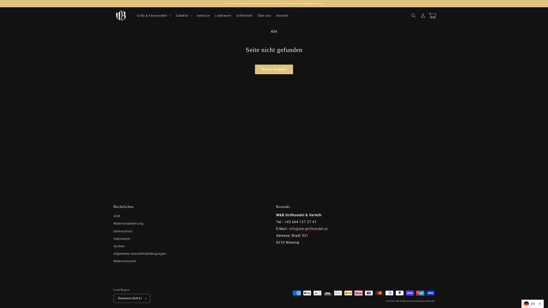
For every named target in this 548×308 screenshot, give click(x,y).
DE (533, 303)
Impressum (121, 238)
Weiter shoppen (274, 69)
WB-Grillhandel (404, 301)
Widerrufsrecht (124, 261)
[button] (153, 15)
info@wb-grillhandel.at (308, 229)
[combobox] (532, 304)
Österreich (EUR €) (130, 298)
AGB (116, 216)
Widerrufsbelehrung (128, 223)
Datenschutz (123, 231)
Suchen (119, 246)
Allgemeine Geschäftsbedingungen (139, 253)
